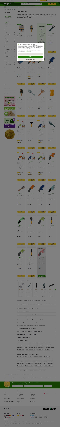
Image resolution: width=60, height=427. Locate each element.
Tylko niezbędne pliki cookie (30, 59)
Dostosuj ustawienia (30, 53)
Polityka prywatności (28, 51)
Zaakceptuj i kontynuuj (30, 56)
